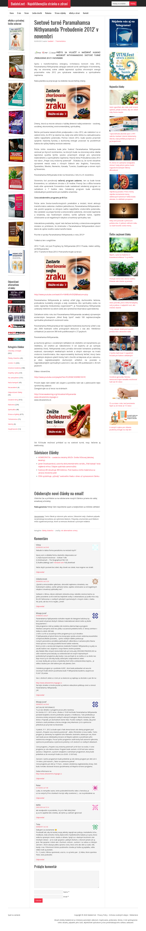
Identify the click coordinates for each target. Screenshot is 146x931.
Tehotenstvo (12, 419)
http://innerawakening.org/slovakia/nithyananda (55, 394)
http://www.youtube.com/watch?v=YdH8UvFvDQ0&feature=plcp (61, 294)
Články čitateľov (47, 530)
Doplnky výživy (13, 373)
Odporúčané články (15, 392)
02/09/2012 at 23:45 (42, 547)
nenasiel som (59, 562)
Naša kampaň (13, 382)
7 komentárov (60, 41)
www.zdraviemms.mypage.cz (46, 397)
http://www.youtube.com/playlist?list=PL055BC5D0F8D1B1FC (60, 377)
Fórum (26, 13)
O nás (19, 13)
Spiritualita (12, 409)
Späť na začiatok (14, 915)
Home (12, 13)
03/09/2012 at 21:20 (42, 581)
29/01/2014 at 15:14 (42, 807)
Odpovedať (40, 572)
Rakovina (48, 13)
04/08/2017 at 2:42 (42, 827)
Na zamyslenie (13, 378)
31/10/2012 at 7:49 (42, 788)
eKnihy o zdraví (74, 13)
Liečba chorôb (37, 13)
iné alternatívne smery (69, 530)
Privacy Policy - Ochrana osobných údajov (112, 915)
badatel (50, 41)
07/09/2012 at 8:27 (42, 616)
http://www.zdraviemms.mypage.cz (49, 683)
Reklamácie (134, 915)
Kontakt (86, 13)
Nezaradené (12, 387)
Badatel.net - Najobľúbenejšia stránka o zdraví (39, 3)
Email (65, 897)
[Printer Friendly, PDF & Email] (45, 52)
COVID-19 (11, 363)
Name (65, 892)
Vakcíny (10, 424)
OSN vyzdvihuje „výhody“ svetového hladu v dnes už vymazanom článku (68, 476)
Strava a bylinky (60, 13)
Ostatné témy (13, 400)
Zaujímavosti (13, 429)
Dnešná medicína (14, 368)
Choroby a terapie (14, 351)
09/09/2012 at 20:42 (42, 704)
